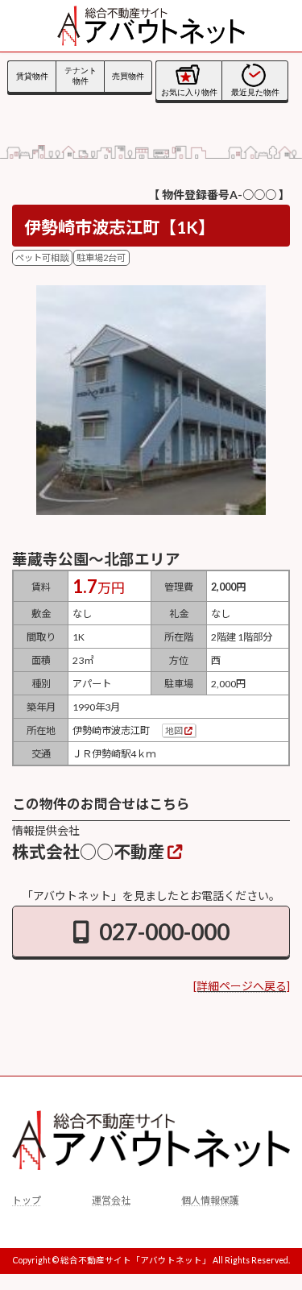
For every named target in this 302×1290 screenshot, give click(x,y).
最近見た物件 (255, 92)
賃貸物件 (32, 76)
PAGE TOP (228, 1071)
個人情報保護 (210, 1200)
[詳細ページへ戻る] (241, 986)
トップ (26, 1200)
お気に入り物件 (189, 92)
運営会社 (111, 1200)
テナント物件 (80, 75)
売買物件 (128, 76)
